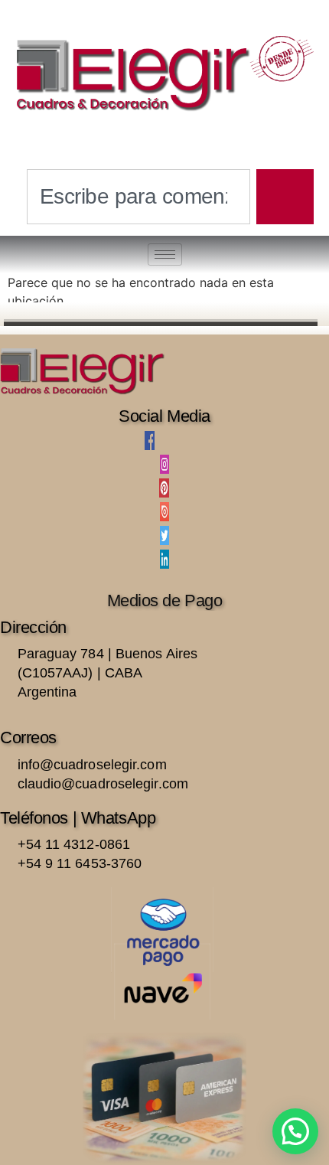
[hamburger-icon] (165, 254)
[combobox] (138, 196)
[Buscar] (285, 196)
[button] (295, 1131)
